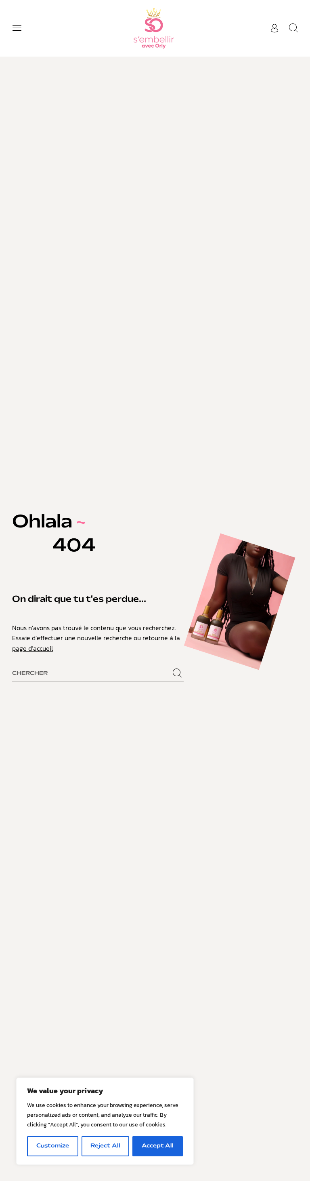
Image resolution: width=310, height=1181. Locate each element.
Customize (52, 1146)
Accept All (158, 1146)
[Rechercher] (177, 673)
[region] (105, 1121)
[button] (16, 28)
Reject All (105, 1146)
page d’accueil (32, 648)
